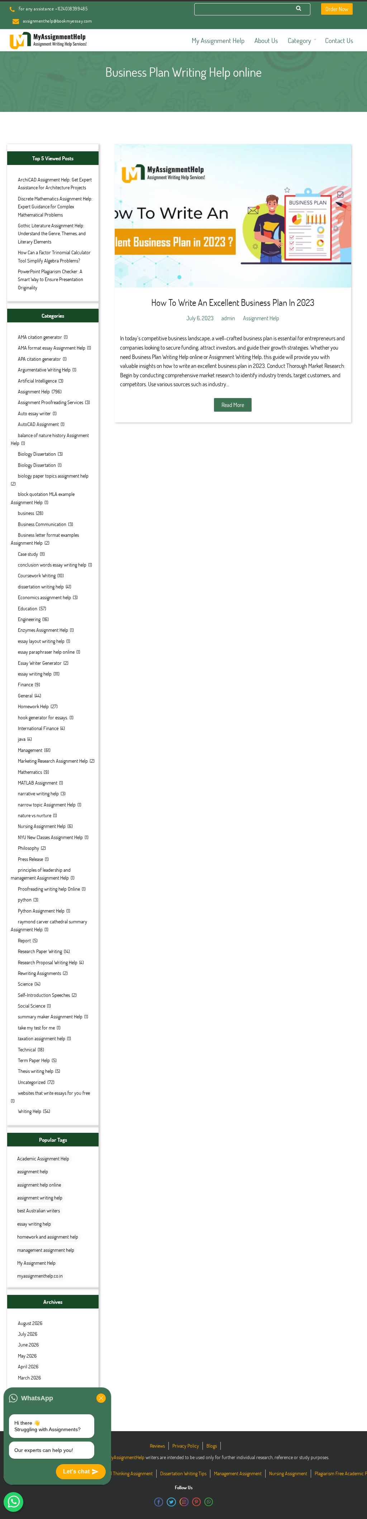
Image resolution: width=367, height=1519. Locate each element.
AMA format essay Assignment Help (51, 347)
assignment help (32, 1171)
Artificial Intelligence (37, 380)
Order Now (336, 9)
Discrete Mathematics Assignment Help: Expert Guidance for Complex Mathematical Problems (55, 206)
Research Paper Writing (40, 951)
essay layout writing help (41, 641)
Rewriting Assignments (39, 973)
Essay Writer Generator (40, 662)
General (25, 695)
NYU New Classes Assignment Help (50, 837)
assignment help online (39, 1184)
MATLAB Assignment (37, 782)
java (21, 738)
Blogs (211, 1445)
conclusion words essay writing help (52, 564)
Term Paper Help (34, 1060)
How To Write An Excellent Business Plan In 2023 (232, 302)
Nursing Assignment (288, 1473)
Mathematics (30, 771)
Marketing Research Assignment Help (53, 760)
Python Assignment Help (41, 910)
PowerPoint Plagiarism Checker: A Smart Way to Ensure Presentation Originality (50, 279)
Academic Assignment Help (43, 1158)
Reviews (157, 1445)
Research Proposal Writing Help (47, 962)
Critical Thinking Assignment (126, 1473)
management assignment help (45, 1249)
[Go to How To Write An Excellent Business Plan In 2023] (233, 216)
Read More (232, 404)
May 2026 (27, 1355)
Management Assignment (238, 1473)
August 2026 (30, 1323)
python (25, 899)
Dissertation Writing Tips (183, 1473)
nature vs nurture (34, 815)
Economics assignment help (44, 597)
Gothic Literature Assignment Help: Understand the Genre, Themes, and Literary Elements (52, 233)
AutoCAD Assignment (38, 424)
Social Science (31, 1005)
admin (228, 318)
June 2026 (28, 1344)
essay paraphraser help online (46, 651)
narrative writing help (38, 793)
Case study (28, 553)
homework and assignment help (47, 1236)
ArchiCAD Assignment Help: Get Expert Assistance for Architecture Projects (55, 183)
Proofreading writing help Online (49, 888)
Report (24, 940)
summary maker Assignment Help (50, 1016)
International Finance (38, 728)
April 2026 (28, 1366)
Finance (25, 684)
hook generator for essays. (43, 717)
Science (25, 983)
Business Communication (42, 524)
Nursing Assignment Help (42, 826)
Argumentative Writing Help (44, 369)
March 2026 (29, 1377)
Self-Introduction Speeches (44, 995)
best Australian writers (38, 1210)
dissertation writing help (41, 586)
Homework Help (33, 706)
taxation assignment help (41, 1038)
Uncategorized (32, 1082)
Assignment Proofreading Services (50, 402)
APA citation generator (39, 358)
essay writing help (35, 673)
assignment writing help (39, 1197)
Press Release (30, 859)
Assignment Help (34, 391)
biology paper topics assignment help (53, 475)
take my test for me (36, 1027)
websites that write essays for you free (54, 1092)
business (26, 513)
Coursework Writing (37, 575)
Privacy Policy (185, 1445)
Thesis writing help (35, 1071)
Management (30, 750)
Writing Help (29, 1111)
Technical (27, 1049)
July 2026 (27, 1333)
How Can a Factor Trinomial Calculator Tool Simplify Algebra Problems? (54, 256)
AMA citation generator (40, 336)
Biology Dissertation (37, 453)
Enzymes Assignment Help (43, 629)
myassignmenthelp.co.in (40, 1275)
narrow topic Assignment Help (47, 804)
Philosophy (28, 847)
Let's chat (76, 1471)
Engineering (29, 619)
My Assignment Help (36, 1262)
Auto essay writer (34, 413)
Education (27, 608)
